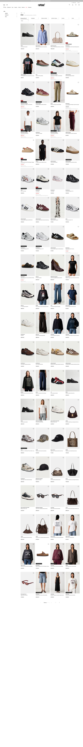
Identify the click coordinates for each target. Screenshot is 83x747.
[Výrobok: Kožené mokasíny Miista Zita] (72, 380)
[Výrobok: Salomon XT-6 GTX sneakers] (43, 265)
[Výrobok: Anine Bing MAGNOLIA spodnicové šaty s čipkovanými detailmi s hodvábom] (57, 582)
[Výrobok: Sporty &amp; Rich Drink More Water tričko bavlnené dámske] (57, 525)
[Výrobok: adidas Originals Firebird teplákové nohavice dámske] (72, 121)
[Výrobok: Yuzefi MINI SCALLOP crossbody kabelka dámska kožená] (43, 525)
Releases (29, 7)
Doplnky (15, 7)
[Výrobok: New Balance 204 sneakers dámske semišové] (28, 352)
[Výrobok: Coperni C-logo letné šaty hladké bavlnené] (43, 150)
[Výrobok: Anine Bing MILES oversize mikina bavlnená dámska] (57, 554)
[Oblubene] (76, 5)
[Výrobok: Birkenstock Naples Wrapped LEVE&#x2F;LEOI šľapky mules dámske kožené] (43, 554)
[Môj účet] (72, 5)
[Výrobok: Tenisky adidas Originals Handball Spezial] (57, 236)
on (7, 4)
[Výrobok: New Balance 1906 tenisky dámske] (43, 121)
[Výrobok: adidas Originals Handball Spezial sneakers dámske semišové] (72, 352)
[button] (25, 18)
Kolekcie (23, 7)
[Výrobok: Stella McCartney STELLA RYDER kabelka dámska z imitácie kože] (57, 34)
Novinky (4, 7)
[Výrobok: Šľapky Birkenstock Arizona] (72, 236)
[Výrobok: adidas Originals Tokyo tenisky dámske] (57, 150)
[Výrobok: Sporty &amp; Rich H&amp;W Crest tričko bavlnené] (72, 525)
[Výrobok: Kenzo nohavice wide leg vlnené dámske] (57, 92)
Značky (19, 7)
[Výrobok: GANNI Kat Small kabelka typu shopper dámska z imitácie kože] (72, 409)
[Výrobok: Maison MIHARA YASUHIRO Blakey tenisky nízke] (57, 409)
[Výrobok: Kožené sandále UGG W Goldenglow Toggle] (28, 150)
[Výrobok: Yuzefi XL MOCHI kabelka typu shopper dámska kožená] (72, 467)
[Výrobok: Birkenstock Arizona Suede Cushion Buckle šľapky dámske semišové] (72, 34)
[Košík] (79, 5)
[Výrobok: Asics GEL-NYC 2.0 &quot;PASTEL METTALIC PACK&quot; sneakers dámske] (28, 438)
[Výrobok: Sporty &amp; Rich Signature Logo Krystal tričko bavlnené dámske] (72, 265)
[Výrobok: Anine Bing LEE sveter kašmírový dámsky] (57, 323)
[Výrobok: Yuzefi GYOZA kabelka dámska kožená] (57, 467)
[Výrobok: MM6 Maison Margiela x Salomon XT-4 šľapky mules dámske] (57, 63)
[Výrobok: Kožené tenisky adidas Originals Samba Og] (43, 207)
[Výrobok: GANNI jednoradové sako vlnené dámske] (72, 554)
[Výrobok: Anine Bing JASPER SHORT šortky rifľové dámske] (43, 582)
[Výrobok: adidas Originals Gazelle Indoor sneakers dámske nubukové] (57, 352)
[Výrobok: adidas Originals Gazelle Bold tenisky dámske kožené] (72, 150)
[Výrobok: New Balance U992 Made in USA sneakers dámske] (28, 467)
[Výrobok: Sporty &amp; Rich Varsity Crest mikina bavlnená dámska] (28, 554)
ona (4, 4)
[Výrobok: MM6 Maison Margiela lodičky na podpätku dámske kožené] (57, 265)
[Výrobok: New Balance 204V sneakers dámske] (43, 352)
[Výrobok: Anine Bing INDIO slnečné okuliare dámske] (57, 496)
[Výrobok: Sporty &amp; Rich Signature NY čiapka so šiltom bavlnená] (57, 438)
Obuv (12, 7)
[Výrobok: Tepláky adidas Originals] (57, 207)
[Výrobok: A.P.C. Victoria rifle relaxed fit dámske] (57, 294)
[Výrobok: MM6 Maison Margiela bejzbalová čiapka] (43, 467)
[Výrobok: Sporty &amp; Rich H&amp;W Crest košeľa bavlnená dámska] (43, 34)
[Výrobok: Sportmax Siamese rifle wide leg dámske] (43, 323)
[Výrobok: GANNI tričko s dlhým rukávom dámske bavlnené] (43, 294)
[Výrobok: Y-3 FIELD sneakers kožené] (57, 380)
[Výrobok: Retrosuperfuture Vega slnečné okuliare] (28, 582)
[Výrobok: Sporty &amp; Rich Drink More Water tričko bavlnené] (72, 294)
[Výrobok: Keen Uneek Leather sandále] (43, 63)
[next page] (59, 602)
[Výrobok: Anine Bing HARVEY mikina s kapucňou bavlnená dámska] (72, 323)
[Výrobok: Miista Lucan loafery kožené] (28, 34)
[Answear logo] (41, 5)
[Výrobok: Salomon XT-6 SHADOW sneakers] (28, 294)
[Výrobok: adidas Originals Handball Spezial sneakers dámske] (43, 92)
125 (55, 602)
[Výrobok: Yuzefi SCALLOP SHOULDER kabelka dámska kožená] (72, 496)
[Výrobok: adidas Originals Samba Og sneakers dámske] (72, 63)
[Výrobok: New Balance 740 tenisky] (43, 178)
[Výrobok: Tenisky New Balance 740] (72, 178)
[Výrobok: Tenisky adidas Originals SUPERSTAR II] (28, 207)
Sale (26, 7)
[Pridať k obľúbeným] (33, 24)
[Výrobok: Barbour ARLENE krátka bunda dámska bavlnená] (28, 380)
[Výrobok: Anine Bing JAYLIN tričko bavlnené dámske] (72, 582)
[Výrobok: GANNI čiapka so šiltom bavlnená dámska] (43, 438)
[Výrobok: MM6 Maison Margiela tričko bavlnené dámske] (28, 121)
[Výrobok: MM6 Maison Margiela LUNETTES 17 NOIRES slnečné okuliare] (43, 496)
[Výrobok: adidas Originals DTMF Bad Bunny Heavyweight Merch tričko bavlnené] (28, 63)
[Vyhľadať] (69, 5)
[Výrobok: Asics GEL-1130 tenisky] (28, 178)
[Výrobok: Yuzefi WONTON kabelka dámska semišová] (28, 525)
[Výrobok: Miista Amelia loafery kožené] (28, 409)
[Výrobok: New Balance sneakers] (28, 323)
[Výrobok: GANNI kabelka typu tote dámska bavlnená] (72, 438)
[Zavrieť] (79, 1)
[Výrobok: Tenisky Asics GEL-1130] (72, 207)
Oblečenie (9, 7)
